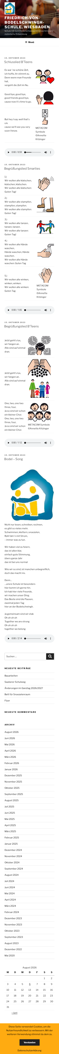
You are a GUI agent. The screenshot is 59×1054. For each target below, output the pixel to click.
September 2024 (14, 868)
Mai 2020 (10, 955)
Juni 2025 (10, 812)
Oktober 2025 (12, 788)
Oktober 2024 (12, 862)
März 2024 (10, 906)
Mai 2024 (10, 893)
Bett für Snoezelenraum (17, 694)
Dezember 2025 (13, 775)
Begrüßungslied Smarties (22, 168)
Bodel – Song (13, 459)
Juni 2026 (10, 738)
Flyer (7, 700)
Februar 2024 (12, 912)
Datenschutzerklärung (29, 1050)
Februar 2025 (12, 837)
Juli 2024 (9, 881)
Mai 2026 (10, 744)
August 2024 (12, 875)
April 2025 (10, 825)
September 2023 (14, 937)
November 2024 (13, 856)
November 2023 (13, 924)
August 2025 (12, 800)
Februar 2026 (12, 763)
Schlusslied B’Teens (18, 62)
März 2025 (10, 831)
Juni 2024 (10, 887)
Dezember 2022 (13, 949)
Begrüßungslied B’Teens (21, 326)
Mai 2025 (10, 819)
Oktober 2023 (12, 930)
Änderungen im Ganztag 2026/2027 (24, 688)
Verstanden (29, 1042)
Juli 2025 (9, 806)
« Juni (14, 1012)
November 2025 (13, 781)
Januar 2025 (11, 843)
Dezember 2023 (13, 918)
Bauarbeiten (11, 675)
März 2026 (10, 757)
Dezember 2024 (13, 850)
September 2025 (14, 794)
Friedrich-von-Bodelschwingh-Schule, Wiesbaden (27, 22)
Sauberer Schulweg (15, 682)
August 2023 (12, 943)
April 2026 (10, 750)
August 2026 (12, 732)
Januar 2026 (11, 769)
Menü (31, 42)
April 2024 (10, 899)
